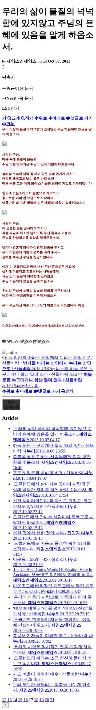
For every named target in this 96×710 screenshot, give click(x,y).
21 (52, 699)
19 (41, 699)
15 (20, 699)
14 (15, 699)
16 (25, 699)
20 (47, 699)
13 (9, 699)
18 (36, 699)
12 (4, 699)
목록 (11, 404)
